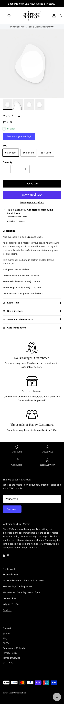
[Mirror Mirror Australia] (32, 16)
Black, (23, 237)
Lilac (29, 237)
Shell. (40, 237)
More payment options (32, 202)
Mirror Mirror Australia (18, 693)
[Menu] (3, 15)
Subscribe (12, 509)
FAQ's (6, 643)
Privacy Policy (10, 653)
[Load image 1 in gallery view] (32, 63)
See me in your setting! (19, 136)
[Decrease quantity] (7, 169)
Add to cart (32, 183)
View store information (15, 221)
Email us (7, 610)
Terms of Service (11, 657)
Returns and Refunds (14, 648)
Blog (5, 638)
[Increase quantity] (26, 169)
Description (9, 230)
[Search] (10, 15)
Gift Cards (8, 662)
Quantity (7, 162)
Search (6, 633)
